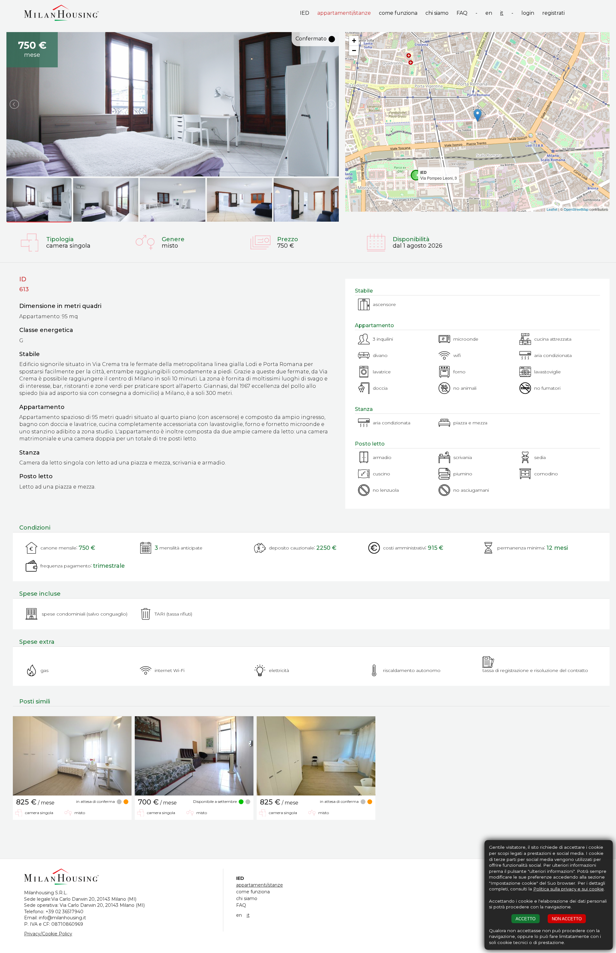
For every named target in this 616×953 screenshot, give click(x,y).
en (488, 13)
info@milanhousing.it (62, 918)
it (501, 13)
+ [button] (354, 41)
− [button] (354, 51)
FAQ (462, 13)
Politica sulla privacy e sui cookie (568, 888)
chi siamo (437, 13)
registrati (553, 13)
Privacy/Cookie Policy (48, 934)
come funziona (398, 13)
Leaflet (552, 209)
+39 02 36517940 (64, 912)
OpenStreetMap (576, 209)
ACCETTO (525, 918)
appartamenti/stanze (344, 13)
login (527, 13)
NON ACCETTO (567, 918)
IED (304, 13)
